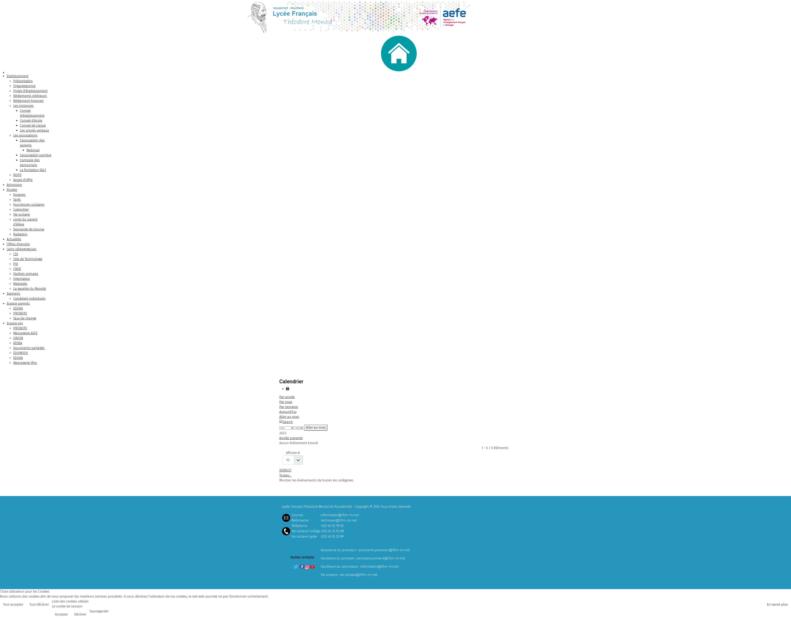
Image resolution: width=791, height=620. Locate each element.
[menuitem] (17, 76)
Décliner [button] (80, 614)
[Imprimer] (287, 389)
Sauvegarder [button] (99, 611)
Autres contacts (302, 557)
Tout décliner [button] (39, 604)
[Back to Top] (784, 612)
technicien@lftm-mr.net (339, 520)
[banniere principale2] (395, 16)
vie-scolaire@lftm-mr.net (358, 575)
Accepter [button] (61, 614)
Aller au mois (289, 417)
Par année (287, 397)
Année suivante (291, 438)
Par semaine (288, 407)
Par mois (285, 402)
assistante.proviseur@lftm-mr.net (384, 550)
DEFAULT (285, 470)
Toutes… (285, 475)
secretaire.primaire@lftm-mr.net (380, 558)
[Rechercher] (286, 422)
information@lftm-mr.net (340, 515)
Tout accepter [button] (13, 604)
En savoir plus (777, 604)
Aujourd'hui (287, 412)
